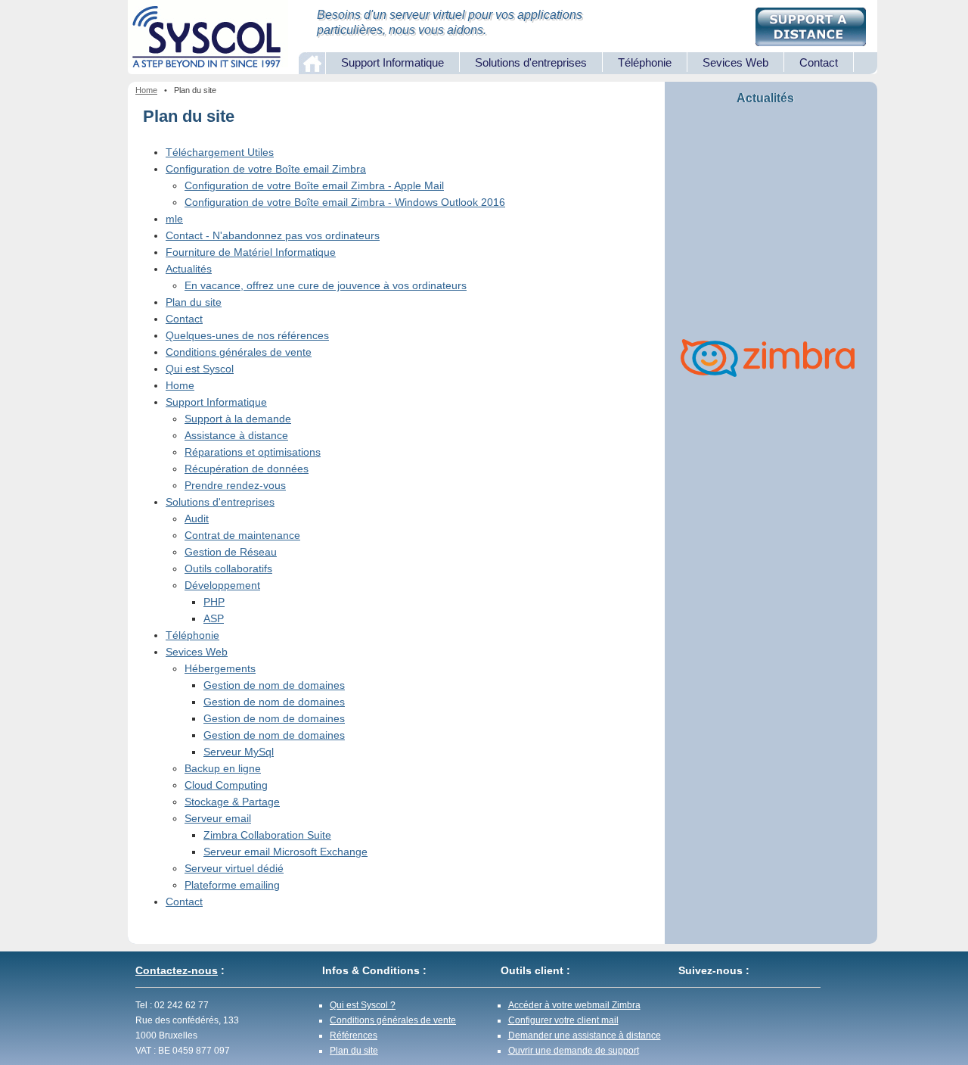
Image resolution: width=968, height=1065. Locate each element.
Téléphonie (645, 62)
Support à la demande (238, 419)
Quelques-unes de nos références (247, 335)
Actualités (189, 269)
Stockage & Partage (232, 802)
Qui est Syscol (200, 369)
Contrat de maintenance (242, 535)
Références (353, 1035)
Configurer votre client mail (563, 1020)
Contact (818, 62)
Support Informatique (392, 62)
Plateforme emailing (232, 885)
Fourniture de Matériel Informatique (251, 252)
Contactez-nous (176, 970)
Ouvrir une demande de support (573, 1050)
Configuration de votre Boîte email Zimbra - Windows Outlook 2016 (345, 202)
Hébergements (220, 668)
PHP (214, 602)
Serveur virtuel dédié (234, 868)
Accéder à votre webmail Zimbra (574, 1005)
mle (174, 219)
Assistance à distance (236, 435)
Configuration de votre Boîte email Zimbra (266, 169)
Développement (222, 585)
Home (146, 90)
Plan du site (194, 302)
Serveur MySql (238, 752)
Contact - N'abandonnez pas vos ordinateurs (273, 235)
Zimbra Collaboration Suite (267, 835)
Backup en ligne (223, 768)
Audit (197, 518)
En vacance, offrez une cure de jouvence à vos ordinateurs (326, 285)
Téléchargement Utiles (220, 152)
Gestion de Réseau (231, 552)
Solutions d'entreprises (531, 62)
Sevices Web (735, 62)
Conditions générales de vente (239, 352)
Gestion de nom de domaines (274, 685)
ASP (213, 618)
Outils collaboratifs (228, 568)
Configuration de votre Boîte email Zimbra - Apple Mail (314, 185)
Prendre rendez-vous (235, 485)
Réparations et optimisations (253, 452)
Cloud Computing (226, 785)
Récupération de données (247, 468)
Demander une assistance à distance (584, 1035)
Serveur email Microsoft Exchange (285, 851)
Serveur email (218, 818)
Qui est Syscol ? (363, 1005)
